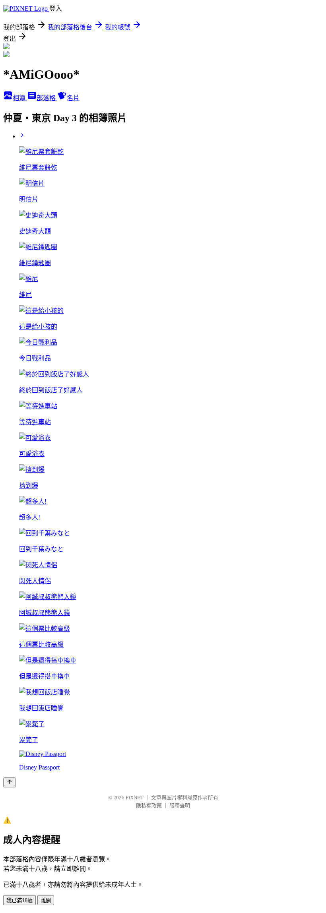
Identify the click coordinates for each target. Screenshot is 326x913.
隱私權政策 (149, 805)
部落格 (47, 98)
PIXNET (135, 798)
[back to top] (9, 782)
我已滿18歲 (19, 900)
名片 (73, 98)
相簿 (20, 98)
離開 (46, 900)
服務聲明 (179, 805)
